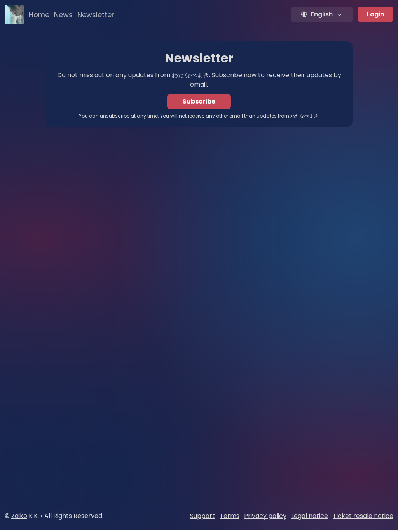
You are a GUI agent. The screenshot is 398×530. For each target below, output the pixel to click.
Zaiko (19, 515)
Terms (229, 515)
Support (202, 515)
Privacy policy (265, 515)
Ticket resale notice (363, 515)
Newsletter (95, 14)
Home (39, 14)
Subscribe (199, 101)
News (63, 14)
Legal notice (309, 515)
